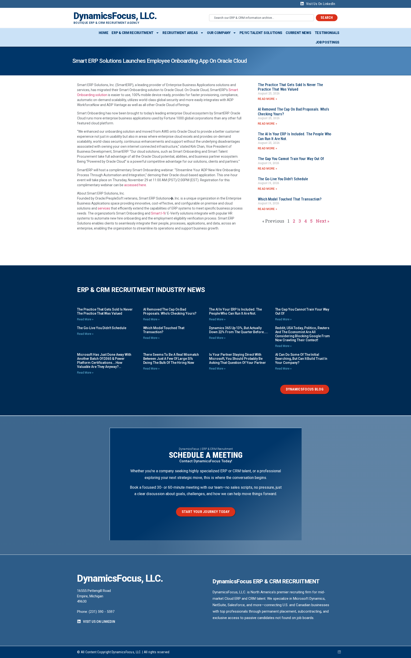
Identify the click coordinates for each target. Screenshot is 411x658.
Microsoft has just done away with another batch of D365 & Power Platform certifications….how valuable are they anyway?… (104, 361)
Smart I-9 (158, 213)
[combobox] (261, 17)
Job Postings (327, 42)
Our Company (218, 33)
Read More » (267, 99)
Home (103, 33)
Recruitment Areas (180, 33)
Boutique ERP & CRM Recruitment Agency (106, 22)
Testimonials (327, 33)
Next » (322, 221)
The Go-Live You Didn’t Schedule (283, 179)
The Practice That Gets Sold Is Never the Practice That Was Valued (290, 87)
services (104, 208)
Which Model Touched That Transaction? (290, 199)
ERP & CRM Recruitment (132, 33)
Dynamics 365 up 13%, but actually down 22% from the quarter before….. (238, 330)
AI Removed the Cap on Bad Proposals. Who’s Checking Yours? (170, 311)
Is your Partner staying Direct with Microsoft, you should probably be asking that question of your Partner (237, 359)
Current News (298, 33)
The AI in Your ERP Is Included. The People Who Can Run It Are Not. (235, 311)
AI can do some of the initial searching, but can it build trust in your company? (301, 359)
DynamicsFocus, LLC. (115, 16)
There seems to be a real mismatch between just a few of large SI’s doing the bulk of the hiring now (171, 359)
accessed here (135, 185)
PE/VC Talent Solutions (261, 33)
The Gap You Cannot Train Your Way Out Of (291, 158)
